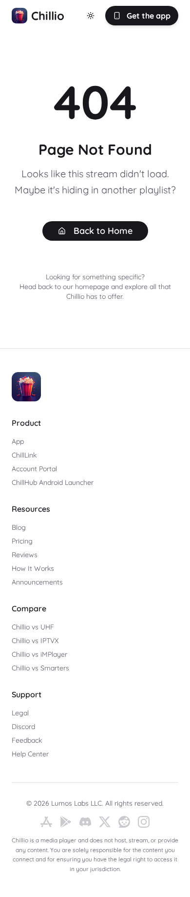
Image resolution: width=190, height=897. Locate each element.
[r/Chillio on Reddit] (124, 822)
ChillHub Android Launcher (53, 482)
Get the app (149, 16)
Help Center (30, 754)
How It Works (33, 568)
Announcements (37, 582)
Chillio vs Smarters (40, 668)
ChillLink (24, 455)
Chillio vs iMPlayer (39, 654)
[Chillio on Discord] (85, 822)
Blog (19, 527)
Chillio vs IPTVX (35, 640)
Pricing (22, 541)
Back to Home (103, 230)
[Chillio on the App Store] (46, 822)
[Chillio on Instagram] (144, 822)
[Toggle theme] (90, 15)
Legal (20, 713)
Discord (23, 726)
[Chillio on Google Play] (66, 822)
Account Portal (34, 468)
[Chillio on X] (105, 822)
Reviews (25, 554)
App (18, 441)
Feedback (27, 740)
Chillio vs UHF (33, 627)
